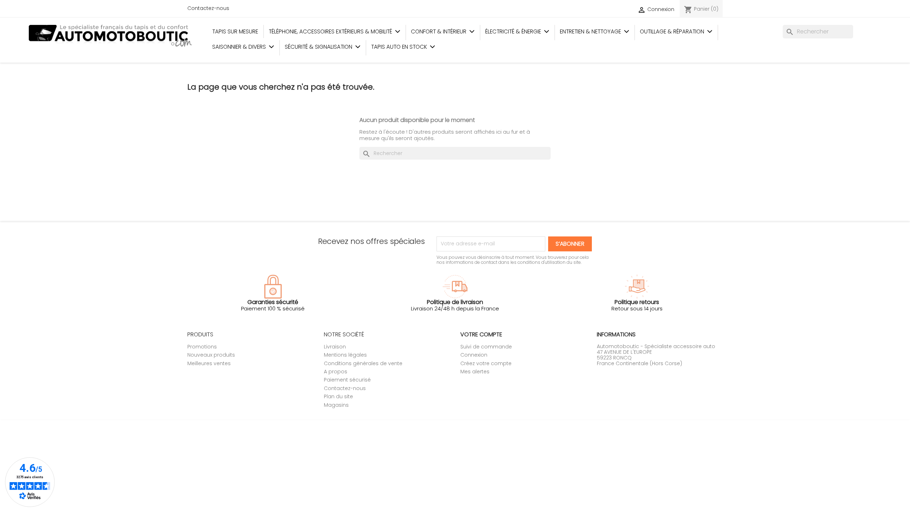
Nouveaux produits (211, 354)
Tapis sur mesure (235, 31)
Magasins (336, 405)
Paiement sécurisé (347, 379)
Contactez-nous (208, 8)
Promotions (202, 346)
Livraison (335, 346)
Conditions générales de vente (363, 363)
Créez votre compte (486, 363)
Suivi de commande (486, 346)
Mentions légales (345, 354)
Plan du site (338, 396)
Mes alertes (474, 371)
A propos (335, 371)
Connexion (473, 354)
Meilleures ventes (209, 363)
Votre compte (481, 334)
